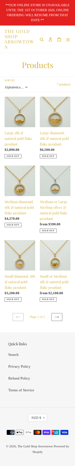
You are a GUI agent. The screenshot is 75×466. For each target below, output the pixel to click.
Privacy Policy (19, 366)
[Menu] (68, 39)
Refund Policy (19, 378)
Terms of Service (21, 390)
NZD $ (36, 418)
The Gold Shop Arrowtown (19, 39)
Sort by (10, 80)
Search (13, 355)
